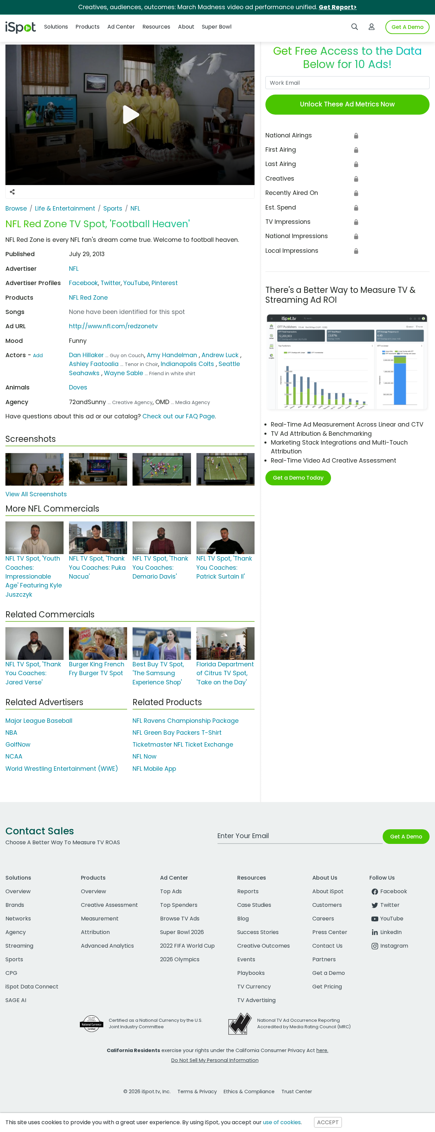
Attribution (95, 932)
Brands (14, 905)
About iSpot (328, 891)
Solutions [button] (56, 27)
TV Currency (254, 986)
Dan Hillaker (86, 355)
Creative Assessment (109, 905)
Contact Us (327, 946)
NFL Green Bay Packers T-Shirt (177, 733)
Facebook (83, 283)
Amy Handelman (172, 355)
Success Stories (258, 932)
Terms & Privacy (197, 1091)
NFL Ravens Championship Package (186, 721)
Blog (243, 918)
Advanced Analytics (107, 946)
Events (246, 959)
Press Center (329, 932)
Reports (248, 891)
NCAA (13, 756)
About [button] (186, 27)
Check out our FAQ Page (178, 416)
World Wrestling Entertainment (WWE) (61, 769)
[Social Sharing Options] (12, 191)
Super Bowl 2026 (182, 932)
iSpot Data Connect (31, 986)
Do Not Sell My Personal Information (215, 1060)
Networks (18, 918)
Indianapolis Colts (187, 364)
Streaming (19, 946)
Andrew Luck (220, 355)
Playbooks (251, 973)
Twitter (111, 283)
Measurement (100, 918)
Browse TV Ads (179, 918)
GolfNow (17, 744)
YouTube (136, 283)
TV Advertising (256, 1000)
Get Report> (338, 7)
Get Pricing (327, 986)
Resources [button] (156, 27)
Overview (18, 891)
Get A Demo (407, 27)
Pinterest (165, 283)
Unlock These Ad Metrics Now (347, 104)
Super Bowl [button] (216, 27)
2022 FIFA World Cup (187, 946)
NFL (74, 269)
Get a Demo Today (298, 478)
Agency (15, 932)
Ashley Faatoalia (94, 364)
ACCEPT (328, 1122)
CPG (11, 973)
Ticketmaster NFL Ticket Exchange (183, 744)
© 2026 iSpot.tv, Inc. (147, 1091)
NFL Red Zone (88, 298)
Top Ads (171, 891)
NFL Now (144, 756)
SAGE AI (15, 1000)
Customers (327, 905)
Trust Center (296, 1091)
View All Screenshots (36, 494)
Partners (324, 959)
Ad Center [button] (121, 27)
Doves (78, 387)
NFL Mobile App (154, 769)
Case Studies (254, 905)
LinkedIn (391, 932)
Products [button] (87, 27)
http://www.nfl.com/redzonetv (113, 326)
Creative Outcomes (263, 946)
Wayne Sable (123, 373)
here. (322, 1050)
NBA (11, 733)
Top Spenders (178, 905)
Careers (323, 918)
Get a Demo (328, 973)
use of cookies (282, 1122)
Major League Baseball (38, 721)
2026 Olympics (179, 959)
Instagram (394, 946)
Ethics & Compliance (249, 1091)
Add (38, 355)
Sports (14, 959)
